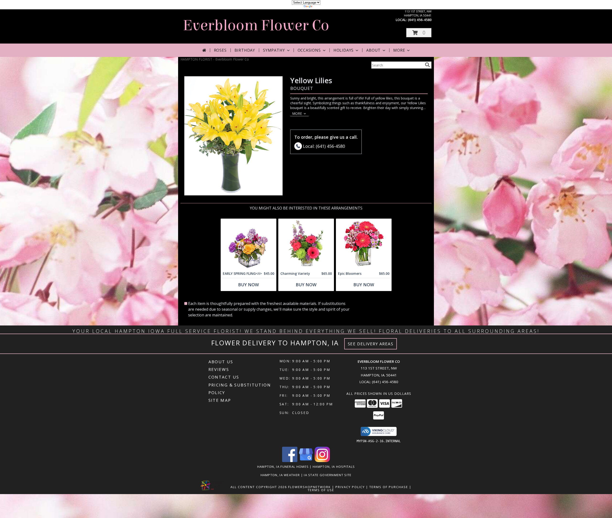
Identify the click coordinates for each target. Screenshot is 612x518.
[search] (427, 64)
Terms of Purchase (388, 487)
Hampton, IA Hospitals (334, 466)
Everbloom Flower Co (256, 25)
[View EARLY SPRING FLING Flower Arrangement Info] (248, 244)
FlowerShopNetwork (309, 487)
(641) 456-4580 (420, 19)
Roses (220, 50)
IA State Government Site (327, 475)
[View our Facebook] (289, 460)
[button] (419, 32)
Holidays (343, 50)
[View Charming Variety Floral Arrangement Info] (306, 244)
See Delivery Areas (370, 344)
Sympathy (274, 50)
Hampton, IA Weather (280, 475)
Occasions (309, 50)
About (373, 50)
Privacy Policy (350, 487)
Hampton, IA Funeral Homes (283, 466)
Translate (320, 7)
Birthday (245, 50)
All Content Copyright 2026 (258, 487)
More (399, 50)
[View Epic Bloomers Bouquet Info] (363, 244)
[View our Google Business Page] (306, 460)
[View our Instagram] (322, 460)
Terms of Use (321, 490)
